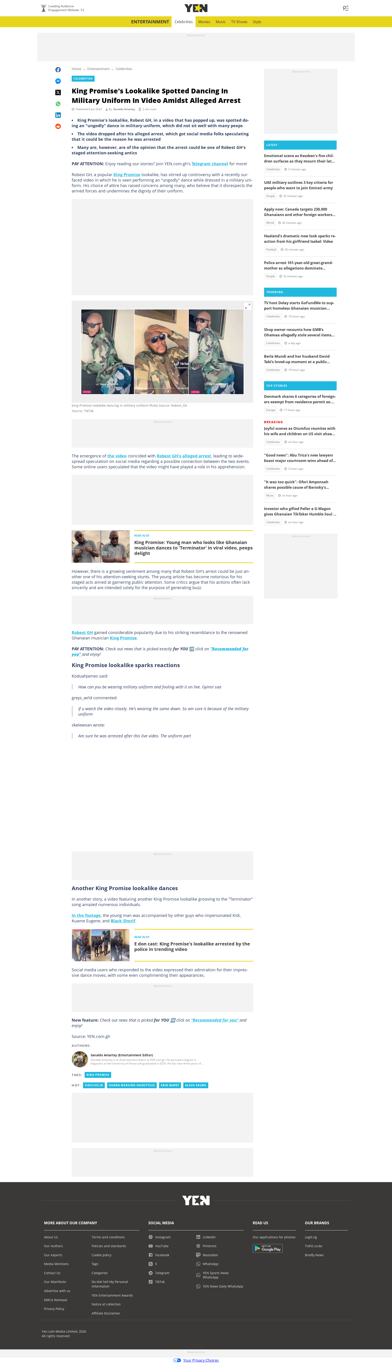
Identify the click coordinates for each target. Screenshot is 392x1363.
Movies (204, 21)
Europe (270, 410)
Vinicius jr (94, 1085)
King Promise (126, 174)
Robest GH (82, 632)
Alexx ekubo (195, 1085)
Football (271, 249)
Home (76, 68)
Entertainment (150, 22)
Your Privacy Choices (201, 1360)
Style (257, 21)
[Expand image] (247, 306)
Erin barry (170, 1085)
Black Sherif (123, 920)
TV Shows (239, 21)
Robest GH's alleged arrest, (184, 456)
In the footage (86, 915)
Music (221, 21)
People (270, 196)
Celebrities (184, 21)
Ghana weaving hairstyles (132, 1085)
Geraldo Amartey (124, 109)
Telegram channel (210, 163)
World (270, 223)
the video (117, 456)
